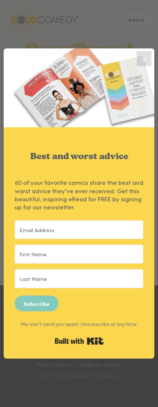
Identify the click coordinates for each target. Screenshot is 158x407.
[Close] (144, 58)
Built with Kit (79, 341)
